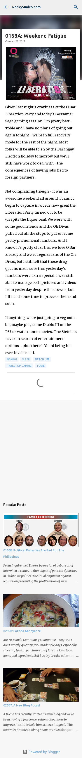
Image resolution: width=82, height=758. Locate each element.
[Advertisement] (41, 448)
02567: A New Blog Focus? (21, 705)
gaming (12, 359)
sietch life (42, 359)
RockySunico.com (26, 7)
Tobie (41, 365)
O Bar (26, 359)
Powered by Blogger (44, 752)
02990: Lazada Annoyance (22, 631)
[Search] (76, 7)
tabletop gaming (19, 365)
